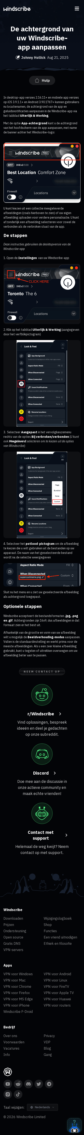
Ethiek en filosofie (58, 943)
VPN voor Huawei (57, 999)
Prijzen (8, 924)
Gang (48, 1054)
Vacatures (11, 1048)
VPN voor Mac (14, 980)
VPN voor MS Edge (18, 999)
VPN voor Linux (55, 980)
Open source (13, 937)
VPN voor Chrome (17, 986)
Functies (50, 931)
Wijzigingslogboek (58, 918)
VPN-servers (13, 950)
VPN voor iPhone (16, 1005)
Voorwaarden (13, 1042)
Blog (47, 1048)
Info (6, 1054)
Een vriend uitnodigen (60, 937)
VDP (47, 1042)
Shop (48, 924)
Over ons (10, 1036)
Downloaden (13, 918)
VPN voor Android (57, 974)
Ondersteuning (14, 931)
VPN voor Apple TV (59, 993)
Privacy (49, 1036)
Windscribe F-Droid (18, 1011)
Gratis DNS (11, 943)
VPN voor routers (57, 1005)
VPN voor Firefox (16, 993)
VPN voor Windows (18, 974)
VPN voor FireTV (56, 986)
